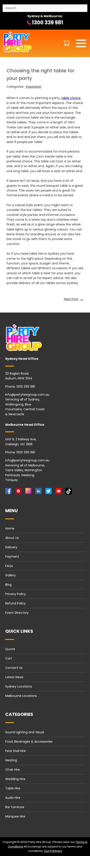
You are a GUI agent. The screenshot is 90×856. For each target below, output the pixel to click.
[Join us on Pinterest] (19, 492)
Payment (12, 556)
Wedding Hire (15, 779)
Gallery (10, 575)
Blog (8, 584)
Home (9, 528)
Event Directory (17, 612)
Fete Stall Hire (15, 751)
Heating (11, 760)
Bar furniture (14, 807)
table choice (71, 98)
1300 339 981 (47, 22)
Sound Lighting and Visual (24, 732)
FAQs (9, 566)
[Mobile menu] (80, 43)
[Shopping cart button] (65, 43)
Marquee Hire (15, 816)
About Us (12, 538)
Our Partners (53, 851)
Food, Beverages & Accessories (28, 741)
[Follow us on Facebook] (9, 492)
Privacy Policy (15, 594)
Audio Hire (12, 797)
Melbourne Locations (21, 696)
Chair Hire (12, 769)
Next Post (73, 298)
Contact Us (13, 668)
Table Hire (12, 788)
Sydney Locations (18, 686)
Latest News (14, 677)
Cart (8, 658)
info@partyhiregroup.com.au (27, 394)
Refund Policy (15, 603)
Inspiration (34, 86)
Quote (10, 649)
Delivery (11, 547)
